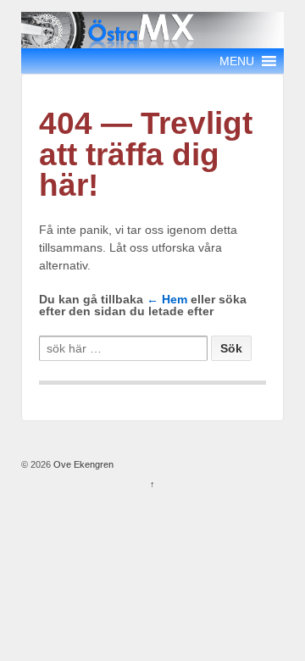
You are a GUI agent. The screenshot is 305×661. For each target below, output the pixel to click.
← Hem (167, 299)
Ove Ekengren (82, 464)
